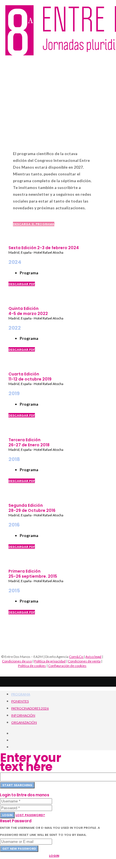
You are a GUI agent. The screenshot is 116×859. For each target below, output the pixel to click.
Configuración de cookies (67, 666)
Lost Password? (30, 815)
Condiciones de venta (84, 661)
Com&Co (76, 656)
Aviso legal (93, 656)
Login (7, 815)
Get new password (19, 848)
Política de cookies (32, 666)
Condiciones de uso (17, 661)
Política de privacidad (50, 661)
